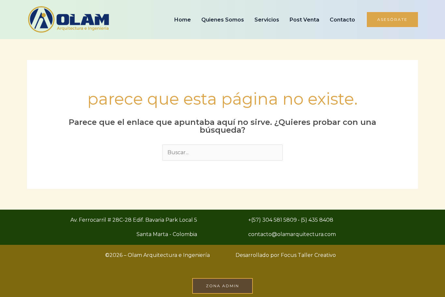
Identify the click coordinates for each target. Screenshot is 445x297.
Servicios (266, 20)
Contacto (342, 20)
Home (182, 20)
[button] (392, 19)
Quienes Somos (222, 20)
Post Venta (304, 20)
